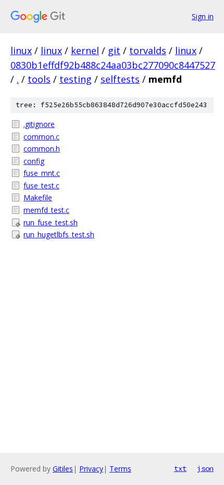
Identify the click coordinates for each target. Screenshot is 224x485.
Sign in (203, 16)
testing (75, 79)
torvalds (147, 50)
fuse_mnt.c (41, 173)
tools (39, 79)
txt (180, 468)
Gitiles (63, 469)
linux (21, 50)
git (114, 50)
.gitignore (39, 124)
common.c (41, 137)
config (33, 161)
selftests (120, 79)
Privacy (91, 469)
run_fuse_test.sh (50, 222)
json (205, 468)
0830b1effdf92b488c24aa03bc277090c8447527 (112, 65)
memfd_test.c (46, 210)
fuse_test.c (41, 185)
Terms (120, 469)
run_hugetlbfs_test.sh (58, 234)
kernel (85, 50)
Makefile (37, 197)
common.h (41, 149)
